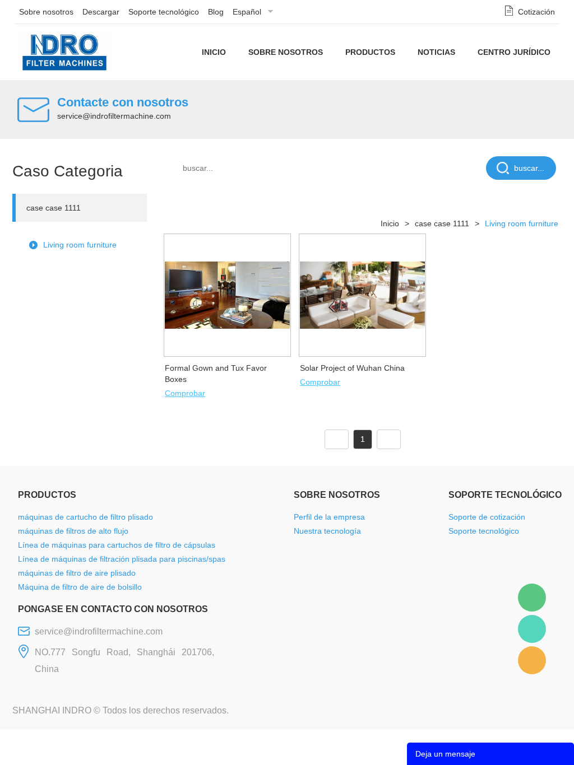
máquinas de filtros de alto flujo (73, 530)
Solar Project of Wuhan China (352, 367)
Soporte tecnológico (163, 11)
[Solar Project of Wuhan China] (362, 294)
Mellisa (532, 629)
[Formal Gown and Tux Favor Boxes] (227, 294)
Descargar (100, 11)
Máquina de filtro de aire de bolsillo (80, 586)
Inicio (214, 52)
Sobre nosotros (46, 11)
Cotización (536, 11)
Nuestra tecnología (327, 530)
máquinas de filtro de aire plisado (77, 572)
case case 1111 (53, 207)
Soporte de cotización (486, 516)
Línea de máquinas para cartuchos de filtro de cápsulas (116, 544)
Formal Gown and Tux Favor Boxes (216, 373)
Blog (216, 11)
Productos (370, 52)
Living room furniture (80, 244)
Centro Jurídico (514, 52)
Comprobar (185, 393)
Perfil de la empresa (329, 516)
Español (247, 11)
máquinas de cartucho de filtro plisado (85, 516)
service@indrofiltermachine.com (114, 115)
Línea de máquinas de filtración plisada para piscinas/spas (121, 558)
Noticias (436, 52)
